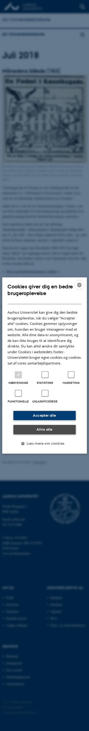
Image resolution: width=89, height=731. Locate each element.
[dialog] (44, 365)
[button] (44, 443)
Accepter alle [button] (44, 415)
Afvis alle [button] (44, 429)
